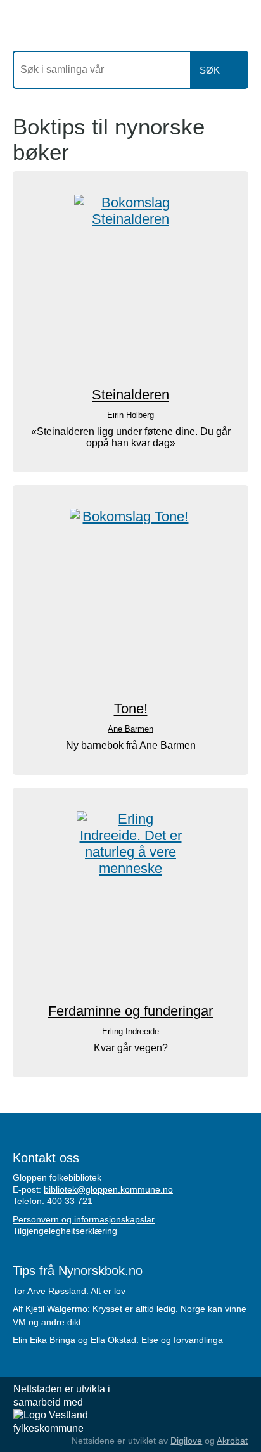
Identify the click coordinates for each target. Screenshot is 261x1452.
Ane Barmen (130, 729)
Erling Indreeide (130, 1031)
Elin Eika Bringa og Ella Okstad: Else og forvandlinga (118, 1340)
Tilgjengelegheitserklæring (65, 1231)
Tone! (131, 708)
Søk (210, 70)
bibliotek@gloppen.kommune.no (108, 1189)
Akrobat (232, 1441)
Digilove (186, 1441)
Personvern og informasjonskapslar (84, 1219)
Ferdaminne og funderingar (130, 1011)
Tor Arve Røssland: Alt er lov (69, 1291)
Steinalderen (130, 395)
